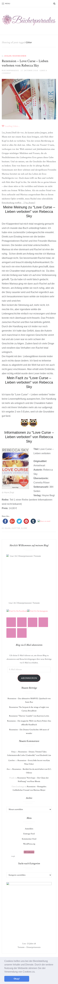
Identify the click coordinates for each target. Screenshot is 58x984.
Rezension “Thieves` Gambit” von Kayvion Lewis (29, 716)
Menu (7, 3)
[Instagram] (11, 622)
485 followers (29, 852)
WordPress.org (29, 844)
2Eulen (7, 56)
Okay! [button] (17, 979)
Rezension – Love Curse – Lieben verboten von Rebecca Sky (25, 63)
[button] (36, 971)
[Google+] (22, 633)
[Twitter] (11, 633)
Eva (8, 769)
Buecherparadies (10, 70)
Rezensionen (19, 56)
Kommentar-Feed (29, 839)
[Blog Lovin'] (32, 622)
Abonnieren (29, 678)
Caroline (11, 760)
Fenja (13, 751)
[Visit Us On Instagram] (37, 611)
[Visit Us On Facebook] (16, 611)
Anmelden (29, 828)
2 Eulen (7, 528)
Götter (16, 528)
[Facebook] (43, 622)
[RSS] (22, 622)
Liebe (24, 528)
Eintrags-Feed (29, 833)
